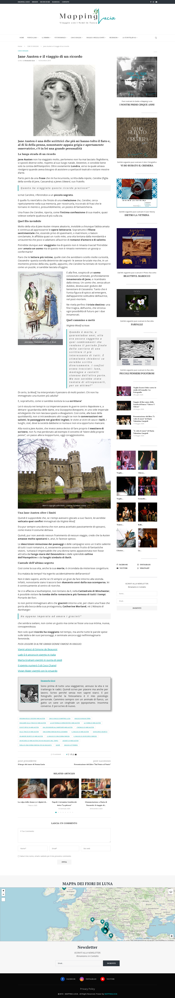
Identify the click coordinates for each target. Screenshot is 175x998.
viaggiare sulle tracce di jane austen (32, 723)
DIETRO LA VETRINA (137, 215)
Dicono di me (45, 2)
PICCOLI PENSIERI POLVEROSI (137, 373)
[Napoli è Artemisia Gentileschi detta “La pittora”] (64, 788)
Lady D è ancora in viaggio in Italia (37, 654)
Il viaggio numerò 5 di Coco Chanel (37, 665)
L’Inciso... (120, 550)
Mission (35, 2)
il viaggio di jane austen (80, 732)
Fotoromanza (60, 38)
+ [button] (3, 890)
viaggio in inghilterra (82, 718)
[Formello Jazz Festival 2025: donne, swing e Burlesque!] (147, 486)
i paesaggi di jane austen (85, 727)
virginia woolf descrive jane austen (32, 718)
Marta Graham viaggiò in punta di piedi (40, 660)
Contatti (65, 2)
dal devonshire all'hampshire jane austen (57, 727)
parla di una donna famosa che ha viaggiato (35, 745)
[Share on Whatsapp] (73, 754)
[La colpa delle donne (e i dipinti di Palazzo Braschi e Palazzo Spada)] (32, 788)
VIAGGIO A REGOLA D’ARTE (95, 38)
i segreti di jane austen (70, 740)
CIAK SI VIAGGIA (33, 46)
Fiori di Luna (32, 38)
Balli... (140, 524)
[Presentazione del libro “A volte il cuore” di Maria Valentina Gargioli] (124, 420)
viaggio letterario (71, 745)
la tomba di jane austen (92, 723)
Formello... (142, 499)
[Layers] (170, 891)
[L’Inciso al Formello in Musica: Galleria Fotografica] (126, 537)
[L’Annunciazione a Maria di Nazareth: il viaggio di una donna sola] (96, 788)
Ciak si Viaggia (76, 38)
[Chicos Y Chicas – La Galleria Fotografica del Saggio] (147, 460)
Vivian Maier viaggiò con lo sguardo (37, 670)
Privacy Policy (87, 988)
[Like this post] (68, 754)
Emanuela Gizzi (24, 2)
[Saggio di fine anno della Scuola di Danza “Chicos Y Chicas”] (124, 405)
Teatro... (120, 524)
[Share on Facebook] (71, 754)
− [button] (3, 894)
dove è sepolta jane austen (29, 727)
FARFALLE (137, 324)
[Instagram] (153, 2)
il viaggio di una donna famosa (58, 736)
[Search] (156, 37)
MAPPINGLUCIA (111, 994)
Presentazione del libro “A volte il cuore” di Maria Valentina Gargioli (144, 418)
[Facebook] (150, 2)
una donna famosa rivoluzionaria (55, 732)
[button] (21, 796)
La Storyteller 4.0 (129, 38)
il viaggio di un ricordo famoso (85, 736)
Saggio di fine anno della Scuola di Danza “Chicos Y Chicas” (144, 404)
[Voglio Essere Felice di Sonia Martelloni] (126, 486)
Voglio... (120, 473)
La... (139, 550)
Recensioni (114, 38)
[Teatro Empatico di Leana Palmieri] (126, 512)
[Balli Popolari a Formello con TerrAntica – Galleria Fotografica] (147, 512)
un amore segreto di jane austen (31, 736)
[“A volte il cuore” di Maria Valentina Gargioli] (124, 434)
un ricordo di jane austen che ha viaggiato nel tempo (38, 740)
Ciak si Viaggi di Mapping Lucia (59, 718)
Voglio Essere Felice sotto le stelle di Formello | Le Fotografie (144, 389)
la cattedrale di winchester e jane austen (65, 723)
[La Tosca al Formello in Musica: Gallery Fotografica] (147, 537)
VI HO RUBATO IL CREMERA (137, 165)
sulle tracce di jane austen (29, 732)
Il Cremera (46, 38)
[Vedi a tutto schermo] (3, 899)
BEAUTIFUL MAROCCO (137, 276)
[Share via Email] (76, 754)
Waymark (120, 940)
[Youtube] (156, 2)
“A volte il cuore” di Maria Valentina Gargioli (143, 432)
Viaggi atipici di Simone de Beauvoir (38, 649)
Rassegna (56, 2)
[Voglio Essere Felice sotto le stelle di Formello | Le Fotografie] (124, 391)
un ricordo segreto (100, 732)
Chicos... (141, 473)
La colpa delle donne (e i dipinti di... (32, 802)
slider (58, 745)
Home (22, 38)
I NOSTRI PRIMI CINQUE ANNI (137, 104)
